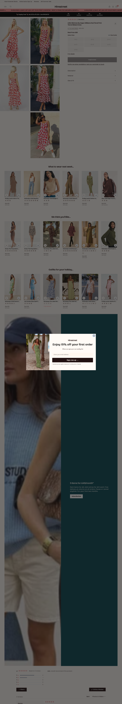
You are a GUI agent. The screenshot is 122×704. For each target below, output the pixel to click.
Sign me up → (73, 360)
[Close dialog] (94, 336)
